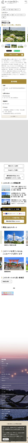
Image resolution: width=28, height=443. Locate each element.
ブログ (3, 372)
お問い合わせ (4, 404)
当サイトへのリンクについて (8, 393)
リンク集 (3, 391)
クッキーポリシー (10, 436)
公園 (3, 17)
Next (25, 46)
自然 (12, 14)
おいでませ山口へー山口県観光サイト (9, 2)
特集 (2, 361)
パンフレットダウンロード (7, 402)
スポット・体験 (5, 363)
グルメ (3, 367)
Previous (3, 46)
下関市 (4, 9)
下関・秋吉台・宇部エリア (13, 9)
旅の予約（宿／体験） (6, 374)
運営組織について (5, 387)
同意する (6, 439)
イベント (3, 370)
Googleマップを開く (13, 170)
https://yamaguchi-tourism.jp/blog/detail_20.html (14, 202)
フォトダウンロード (6, 398)
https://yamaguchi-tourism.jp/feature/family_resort (14, 188)
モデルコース (4, 365)
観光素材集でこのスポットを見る (13, 177)
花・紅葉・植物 (6, 14)
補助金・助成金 (5, 413)
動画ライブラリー (5, 400)
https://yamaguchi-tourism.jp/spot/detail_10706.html (14, 264)
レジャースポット (20, 14)
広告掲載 (3, 396)
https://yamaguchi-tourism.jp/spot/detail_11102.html (14, 238)
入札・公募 (4, 415)
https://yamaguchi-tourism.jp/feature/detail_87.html (14, 195)
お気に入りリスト (5, 378)
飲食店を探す (6, 281)
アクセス (3, 376)
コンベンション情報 (6, 411)
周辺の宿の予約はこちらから (13, 221)
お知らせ (3, 380)
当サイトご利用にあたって (7, 389)
